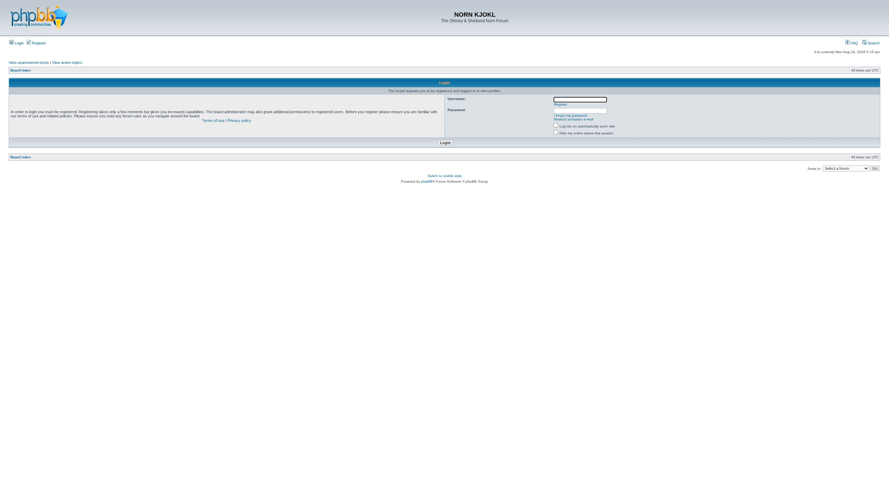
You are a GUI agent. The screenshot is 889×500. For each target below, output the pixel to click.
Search (873, 43)
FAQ (853, 43)
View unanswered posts (29, 62)
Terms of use (213, 120)
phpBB (426, 181)
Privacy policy (239, 120)
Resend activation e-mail (573, 119)
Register (38, 43)
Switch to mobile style (444, 176)
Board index (20, 70)
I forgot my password (570, 115)
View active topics (67, 62)
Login (19, 43)
